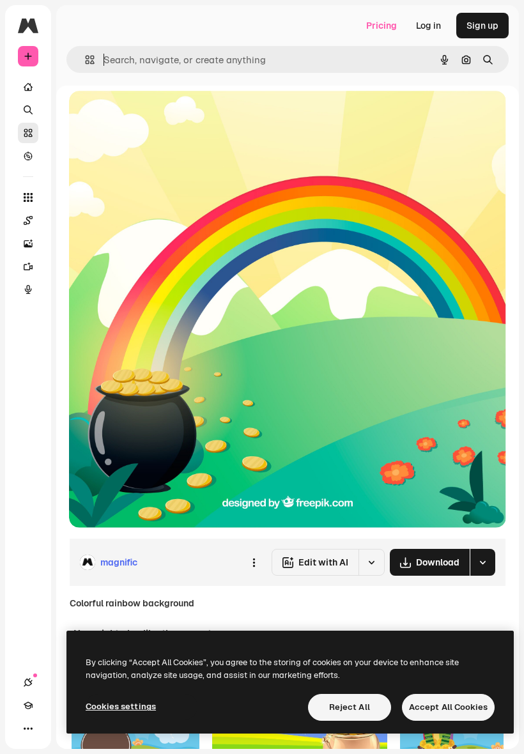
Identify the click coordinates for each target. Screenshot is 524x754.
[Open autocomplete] (84, 60)
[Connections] (28, 682)
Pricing (381, 25)
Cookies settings (121, 706)
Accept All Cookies (448, 707)
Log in (428, 25)
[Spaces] (28, 220)
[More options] (253, 562)
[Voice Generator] (28, 289)
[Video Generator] (28, 266)
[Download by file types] (482, 562)
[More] (28, 728)
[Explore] (28, 156)
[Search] (28, 110)
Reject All (349, 707)
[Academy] (28, 705)
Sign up (482, 25)
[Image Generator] (28, 243)
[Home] (28, 87)
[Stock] (28, 133)
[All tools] (28, 197)
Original (151, 115)
